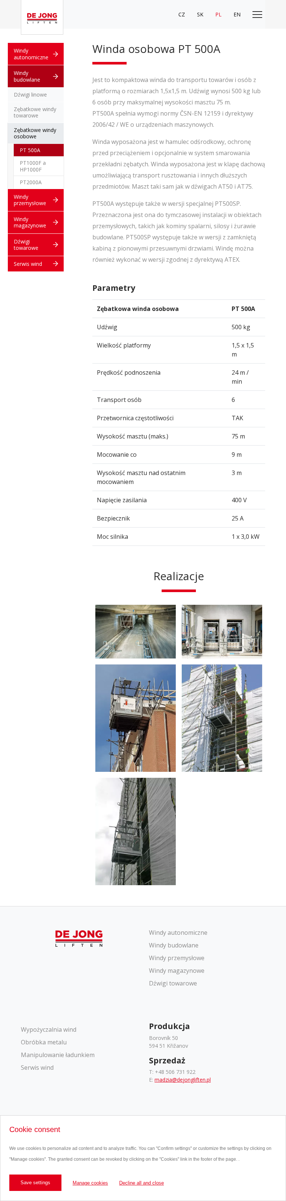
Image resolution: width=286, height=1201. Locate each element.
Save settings (35, 1182)
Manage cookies (90, 1183)
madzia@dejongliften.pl (183, 1079)
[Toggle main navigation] (257, 14)
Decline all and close (141, 1183)
